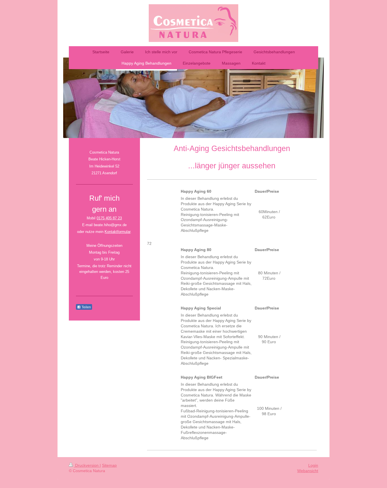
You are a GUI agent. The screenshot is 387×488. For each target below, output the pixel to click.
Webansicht (307, 470)
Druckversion (87, 465)
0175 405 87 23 (109, 218)
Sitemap (109, 465)
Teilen (86, 307)
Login (313, 465)
